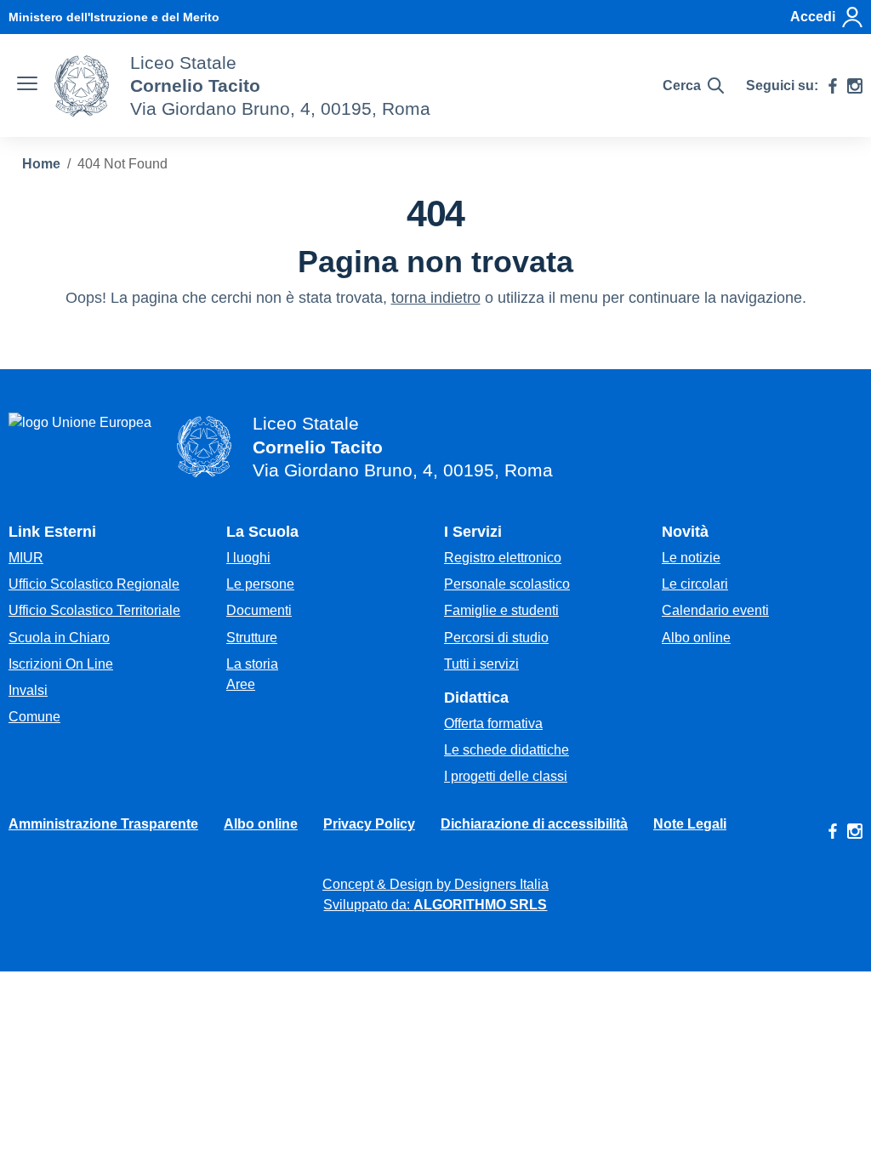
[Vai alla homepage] (81, 86)
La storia (252, 664)
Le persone (260, 584)
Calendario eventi (715, 610)
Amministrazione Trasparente (103, 824)
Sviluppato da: (435, 904)
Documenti (259, 610)
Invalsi (28, 690)
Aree (240, 684)
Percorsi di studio (496, 637)
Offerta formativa (493, 723)
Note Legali (689, 824)
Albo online (696, 637)
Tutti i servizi (481, 664)
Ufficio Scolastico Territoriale (94, 610)
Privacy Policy (369, 824)
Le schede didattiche (506, 750)
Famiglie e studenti (501, 610)
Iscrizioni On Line (61, 664)
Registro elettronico (502, 557)
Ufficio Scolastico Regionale (94, 584)
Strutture (251, 637)
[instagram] (854, 86)
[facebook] (832, 86)
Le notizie (691, 557)
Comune (34, 716)
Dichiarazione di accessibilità (534, 824)
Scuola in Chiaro (59, 637)
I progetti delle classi (505, 776)
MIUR (26, 557)
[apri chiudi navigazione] (27, 86)
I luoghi (248, 557)
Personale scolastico (507, 584)
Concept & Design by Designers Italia (435, 884)
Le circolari (695, 584)
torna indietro (436, 297)
